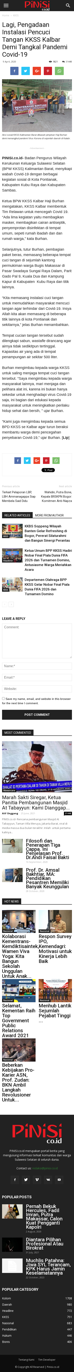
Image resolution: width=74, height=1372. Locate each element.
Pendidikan (9, 1329)
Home (5, 15)
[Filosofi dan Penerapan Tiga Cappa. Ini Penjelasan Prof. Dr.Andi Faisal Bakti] (12, 846)
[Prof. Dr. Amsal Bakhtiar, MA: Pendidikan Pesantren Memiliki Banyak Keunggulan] (12, 875)
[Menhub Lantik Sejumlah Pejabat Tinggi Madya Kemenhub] (55, 990)
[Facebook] (15, 1180)
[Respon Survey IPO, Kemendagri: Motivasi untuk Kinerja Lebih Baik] (55, 921)
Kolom (6, 1298)
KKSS (15, 15)
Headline (8, 560)
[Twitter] (26, 1180)
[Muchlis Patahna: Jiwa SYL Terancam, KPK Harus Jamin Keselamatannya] (12, 1265)
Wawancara (9, 790)
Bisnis (6, 1342)
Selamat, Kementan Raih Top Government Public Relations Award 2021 (18, 1020)
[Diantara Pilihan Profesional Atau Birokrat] (12, 1245)
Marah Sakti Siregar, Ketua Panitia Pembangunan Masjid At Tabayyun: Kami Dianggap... (36, 803)
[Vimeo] (37, 1180)
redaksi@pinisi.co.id (45, 1168)
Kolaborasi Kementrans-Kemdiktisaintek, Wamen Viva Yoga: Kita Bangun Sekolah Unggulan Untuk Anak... (20, 956)
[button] (68, 5)
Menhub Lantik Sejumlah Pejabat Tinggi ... (55, 1013)
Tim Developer (47, 1359)
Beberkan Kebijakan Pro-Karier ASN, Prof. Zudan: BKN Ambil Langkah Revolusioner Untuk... (18, 1082)
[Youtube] (59, 1180)
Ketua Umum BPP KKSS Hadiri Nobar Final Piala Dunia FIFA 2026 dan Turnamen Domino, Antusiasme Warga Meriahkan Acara (48, 560)
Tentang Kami (26, 1359)
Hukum (7, 1335)
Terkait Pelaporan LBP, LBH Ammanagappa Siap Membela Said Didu (19, 496)
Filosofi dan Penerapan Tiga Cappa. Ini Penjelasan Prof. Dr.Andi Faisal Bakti (47, 849)
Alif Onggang (10, 813)
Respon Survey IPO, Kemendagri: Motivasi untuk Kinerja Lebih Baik (55, 949)
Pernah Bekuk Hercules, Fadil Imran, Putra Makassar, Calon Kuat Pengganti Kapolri (44, 1216)
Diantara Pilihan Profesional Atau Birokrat (44, 1244)
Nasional (8, 931)
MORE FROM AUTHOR (49, 515)
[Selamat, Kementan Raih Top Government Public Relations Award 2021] (19, 990)
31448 (69, 61)
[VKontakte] (48, 1180)
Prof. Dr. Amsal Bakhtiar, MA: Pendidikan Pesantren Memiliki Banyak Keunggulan (47, 878)
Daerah (7, 1304)
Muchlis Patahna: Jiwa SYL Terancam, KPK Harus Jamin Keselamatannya (48, 1267)
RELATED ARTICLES (17, 515)
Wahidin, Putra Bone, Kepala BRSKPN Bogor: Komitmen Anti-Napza (56, 496)
